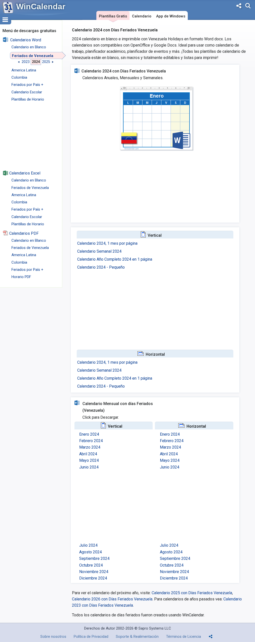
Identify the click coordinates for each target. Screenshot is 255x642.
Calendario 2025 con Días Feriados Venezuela (191, 592)
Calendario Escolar (26, 92)
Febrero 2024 (91, 440)
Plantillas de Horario (27, 99)
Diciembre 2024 (93, 578)
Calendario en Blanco (28, 47)
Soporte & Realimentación (137, 636)
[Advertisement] (31, 139)
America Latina (23, 70)
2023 (26, 62)
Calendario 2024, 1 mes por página (107, 243)
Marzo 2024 (89, 447)
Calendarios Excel (24, 173)
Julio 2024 (88, 545)
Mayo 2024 (89, 460)
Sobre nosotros (53, 636)
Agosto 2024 (90, 552)
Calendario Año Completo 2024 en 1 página (114, 259)
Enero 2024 (89, 434)
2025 (46, 62)
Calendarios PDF (24, 233)
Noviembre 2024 (93, 571)
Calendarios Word (25, 40)
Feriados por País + (27, 84)
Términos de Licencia (183, 636)
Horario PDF (21, 277)
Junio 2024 (89, 467)
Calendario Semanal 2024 (99, 251)
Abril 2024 (88, 454)
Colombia (19, 77)
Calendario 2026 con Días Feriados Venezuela (112, 599)
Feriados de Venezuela (32, 56)
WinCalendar (40, 6)
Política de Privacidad (91, 636)
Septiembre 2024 (94, 558)
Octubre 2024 (91, 565)
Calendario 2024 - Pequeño (101, 267)
